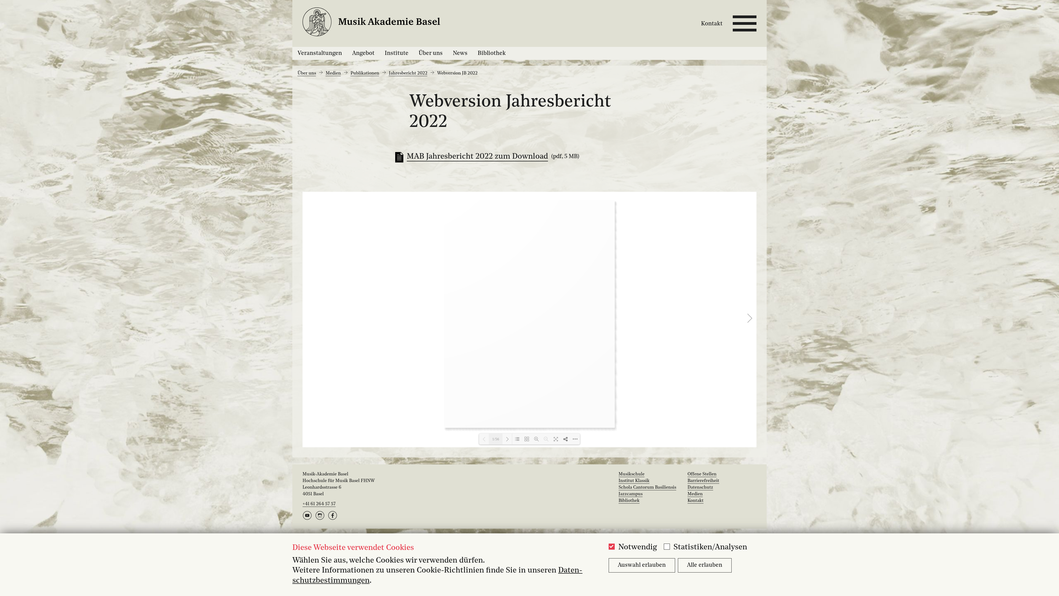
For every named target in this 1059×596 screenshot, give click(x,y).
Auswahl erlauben (642, 565)
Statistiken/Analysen (710, 547)
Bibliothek (492, 53)
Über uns (431, 53)
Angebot (363, 53)
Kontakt (712, 24)
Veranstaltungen (320, 53)
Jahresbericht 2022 (408, 73)
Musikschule (632, 474)
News (460, 53)
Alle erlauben (704, 565)
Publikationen (365, 73)
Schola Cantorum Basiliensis (647, 487)
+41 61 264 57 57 (319, 504)
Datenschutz (700, 487)
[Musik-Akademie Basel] (378, 23)
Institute (396, 53)
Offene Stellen (702, 474)
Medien (333, 73)
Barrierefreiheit (703, 481)
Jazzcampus (631, 494)
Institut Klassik (634, 481)
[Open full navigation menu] (744, 23)
